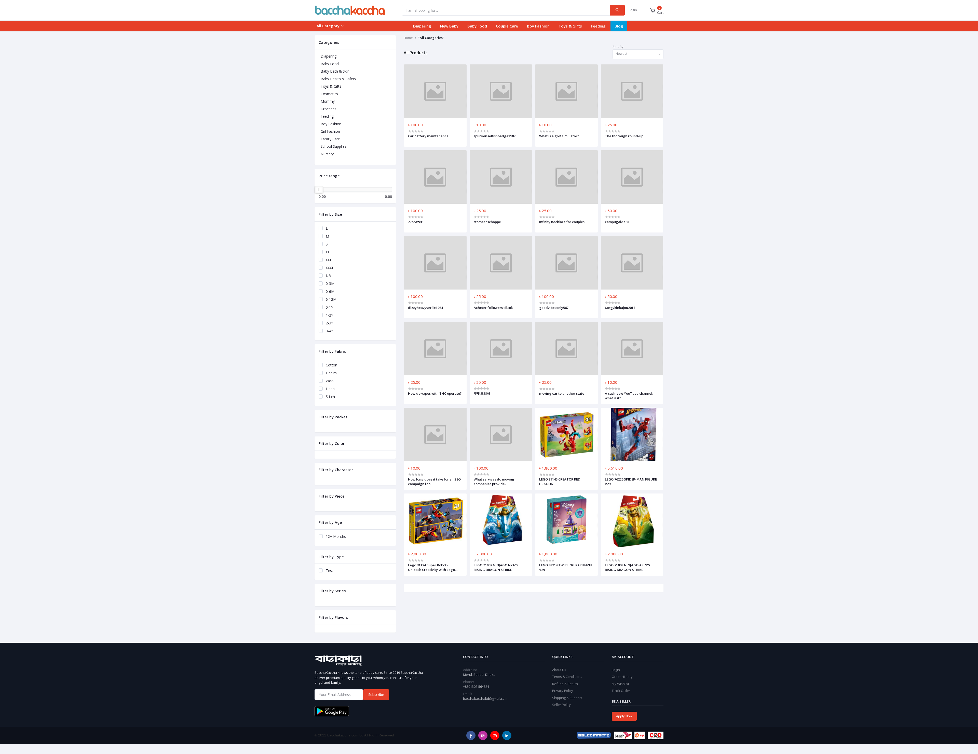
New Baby (449, 26)
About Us (559, 669)
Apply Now (624, 716)
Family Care (330, 138)
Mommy (328, 101)
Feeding (598, 26)
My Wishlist (620, 683)
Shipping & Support (567, 697)
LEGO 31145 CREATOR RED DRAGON (559, 481)
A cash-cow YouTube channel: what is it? (629, 395)
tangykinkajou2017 (620, 307)
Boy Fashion (538, 26)
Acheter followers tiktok (493, 307)
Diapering (422, 26)
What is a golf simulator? (559, 136)
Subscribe (376, 694)
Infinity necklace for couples (562, 222)
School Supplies (333, 146)
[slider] (319, 189)
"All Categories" (431, 37)
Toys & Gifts (570, 26)
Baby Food (477, 26)
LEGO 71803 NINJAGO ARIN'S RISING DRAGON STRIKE (627, 567)
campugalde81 (617, 222)
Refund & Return (565, 683)
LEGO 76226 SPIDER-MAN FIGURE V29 (631, 481)
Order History (622, 676)
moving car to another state (561, 393)
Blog (619, 26)
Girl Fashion (330, 131)
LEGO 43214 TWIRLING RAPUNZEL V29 (566, 567)
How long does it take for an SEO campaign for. (434, 481)
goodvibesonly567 (553, 307)
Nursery (327, 154)
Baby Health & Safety (338, 78)
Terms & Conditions (567, 676)
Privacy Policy (562, 690)
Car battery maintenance (428, 136)
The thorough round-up (624, 136)
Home (408, 37)
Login (633, 10)
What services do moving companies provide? (494, 481)
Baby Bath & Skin (335, 71)
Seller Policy (561, 704)
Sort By (618, 46)
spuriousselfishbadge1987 (494, 136)
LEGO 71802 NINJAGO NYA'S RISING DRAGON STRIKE (496, 567)
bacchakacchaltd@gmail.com (485, 698)
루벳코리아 (482, 393)
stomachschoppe (487, 222)
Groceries (328, 108)
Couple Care (507, 26)
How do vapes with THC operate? (435, 393)
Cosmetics (329, 93)
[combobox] (638, 54)
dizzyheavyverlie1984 (425, 307)
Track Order (621, 690)
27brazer (415, 222)
